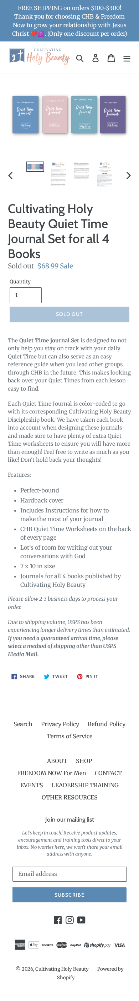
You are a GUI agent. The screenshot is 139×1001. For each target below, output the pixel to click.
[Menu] (127, 58)
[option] (35, 169)
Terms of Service (69, 736)
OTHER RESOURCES (70, 797)
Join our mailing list (69, 819)
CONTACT (108, 773)
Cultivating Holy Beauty (62, 969)
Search (23, 724)
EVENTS (31, 785)
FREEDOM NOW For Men (51, 773)
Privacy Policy (60, 724)
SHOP (84, 760)
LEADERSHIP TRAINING (85, 785)
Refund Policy (106, 724)
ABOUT (57, 760)
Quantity (20, 281)
